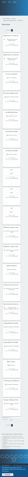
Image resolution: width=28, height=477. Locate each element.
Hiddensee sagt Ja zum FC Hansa (13, 227)
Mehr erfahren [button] (5, 471)
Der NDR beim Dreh (12, 112)
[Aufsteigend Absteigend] (14, 419)
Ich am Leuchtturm (11, 74)
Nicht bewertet (14, 45)
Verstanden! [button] (7, 474)
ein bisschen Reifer (12, 131)
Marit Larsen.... (11, 361)
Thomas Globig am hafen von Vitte (14, 400)
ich (12, 170)
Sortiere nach (5, 417)
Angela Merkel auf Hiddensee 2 (13, 323)
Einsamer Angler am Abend (11, 93)
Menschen (6, 24)
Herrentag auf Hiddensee (11, 380)
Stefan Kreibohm (11, 265)
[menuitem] (3, 2)
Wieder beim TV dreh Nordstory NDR (14, 35)
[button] (21, 30)
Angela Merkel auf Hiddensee (12, 342)
